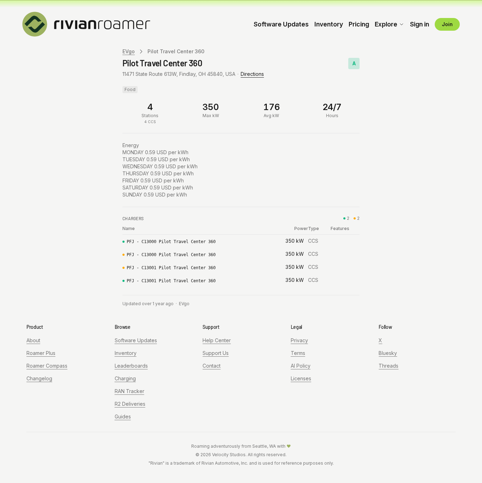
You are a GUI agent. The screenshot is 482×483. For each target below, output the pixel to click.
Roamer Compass (46, 366)
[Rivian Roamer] (86, 23)
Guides (123, 416)
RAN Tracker (129, 391)
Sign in (419, 24)
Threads (388, 366)
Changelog (39, 378)
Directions (252, 74)
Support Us (216, 353)
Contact (212, 366)
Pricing (359, 24)
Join (447, 24)
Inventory (328, 24)
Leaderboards (131, 366)
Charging (125, 378)
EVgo (128, 51)
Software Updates (281, 24)
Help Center (217, 340)
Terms (298, 353)
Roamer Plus (40, 353)
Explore (386, 24)
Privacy (299, 340)
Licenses (301, 378)
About (33, 340)
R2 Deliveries (130, 404)
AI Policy (301, 366)
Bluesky (388, 353)
